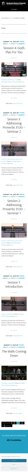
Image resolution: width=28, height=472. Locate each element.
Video (14, 103)
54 (3, 426)
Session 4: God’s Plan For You (14, 50)
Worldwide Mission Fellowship (14, 4)
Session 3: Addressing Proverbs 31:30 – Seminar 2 (14, 125)
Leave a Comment (17, 44)
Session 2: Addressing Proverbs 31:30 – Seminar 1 (14, 207)
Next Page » (8, 426)
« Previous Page (6, 423)
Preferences (14, 468)
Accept (14, 461)
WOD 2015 (19, 103)
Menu (15, 9)
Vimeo (22, 82)
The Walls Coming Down (14, 354)
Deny (14, 464)
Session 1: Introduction (14, 284)
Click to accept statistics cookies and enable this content (14, 69)
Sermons (15, 413)
